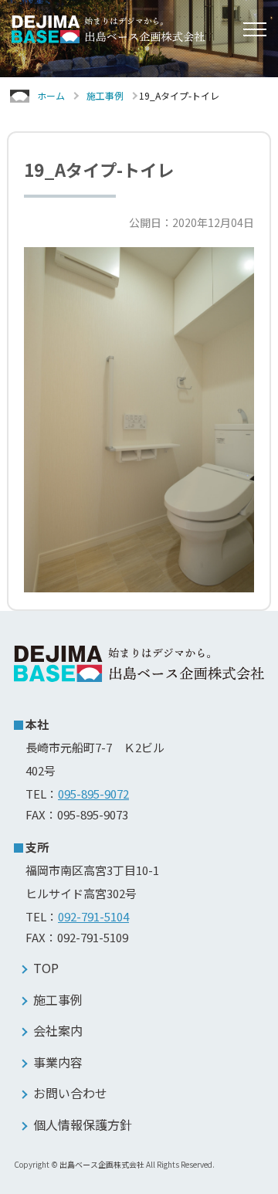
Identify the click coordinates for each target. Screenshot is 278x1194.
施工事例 (105, 95)
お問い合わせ (70, 1093)
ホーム (51, 95)
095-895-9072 (93, 793)
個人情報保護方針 (82, 1124)
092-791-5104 (93, 916)
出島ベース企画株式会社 (101, 1164)
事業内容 (58, 1062)
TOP (46, 967)
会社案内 (58, 1030)
